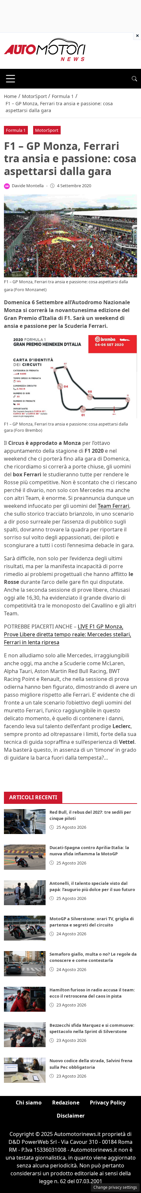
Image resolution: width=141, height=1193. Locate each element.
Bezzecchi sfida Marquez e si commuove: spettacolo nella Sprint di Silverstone (92, 1028)
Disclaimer (71, 1115)
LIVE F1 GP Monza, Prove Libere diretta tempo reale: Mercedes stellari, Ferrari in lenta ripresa (67, 634)
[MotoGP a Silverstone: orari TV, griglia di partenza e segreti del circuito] (25, 928)
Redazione (65, 1102)
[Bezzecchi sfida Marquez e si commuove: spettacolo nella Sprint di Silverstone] (25, 1034)
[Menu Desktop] (10, 79)
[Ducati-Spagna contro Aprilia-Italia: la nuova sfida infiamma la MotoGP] (25, 857)
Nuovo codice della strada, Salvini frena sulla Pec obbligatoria (91, 1064)
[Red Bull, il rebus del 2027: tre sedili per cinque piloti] (25, 821)
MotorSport (46, 130)
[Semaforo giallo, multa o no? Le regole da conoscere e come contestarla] (25, 963)
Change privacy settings (115, 1187)
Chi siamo (29, 1102)
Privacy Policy (108, 1102)
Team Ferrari (113, 505)
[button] (134, 79)
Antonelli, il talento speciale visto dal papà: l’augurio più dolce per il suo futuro (92, 886)
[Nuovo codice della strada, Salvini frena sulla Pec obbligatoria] (25, 1070)
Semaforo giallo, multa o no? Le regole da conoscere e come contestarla (93, 957)
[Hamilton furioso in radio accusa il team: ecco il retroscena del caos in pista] (25, 999)
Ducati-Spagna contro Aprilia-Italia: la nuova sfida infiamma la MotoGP (89, 851)
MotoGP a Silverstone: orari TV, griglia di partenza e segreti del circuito (92, 922)
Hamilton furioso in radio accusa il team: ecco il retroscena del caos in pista (92, 993)
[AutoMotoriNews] (45, 50)
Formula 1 (16, 130)
